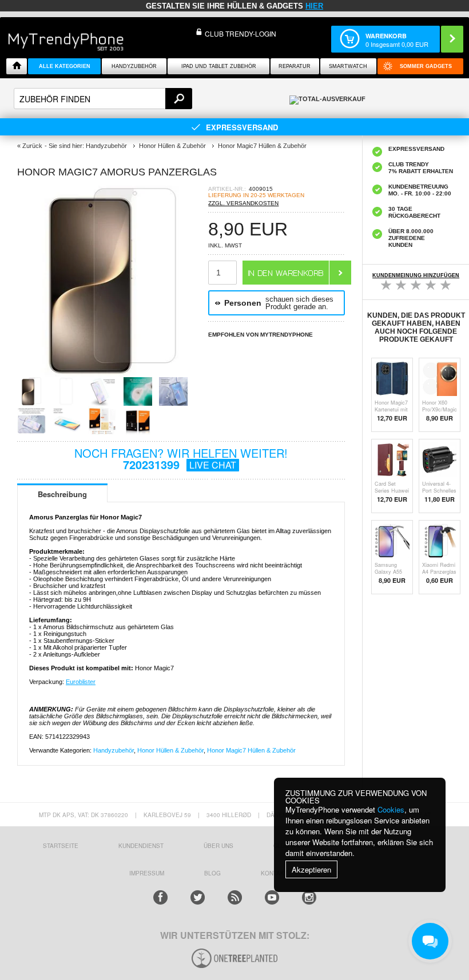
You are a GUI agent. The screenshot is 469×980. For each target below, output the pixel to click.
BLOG (212, 873)
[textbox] (103, 98)
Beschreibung (62, 494)
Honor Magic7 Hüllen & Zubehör (251, 750)
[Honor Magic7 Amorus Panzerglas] (112, 373)
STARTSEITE (60, 846)
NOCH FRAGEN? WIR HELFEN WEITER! (181, 459)
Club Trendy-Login (240, 33)
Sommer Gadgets (426, 66)
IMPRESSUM (146, 873)
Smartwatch (348, 66)
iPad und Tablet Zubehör (218, 66)
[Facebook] (160, 897)
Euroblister (81, 681)
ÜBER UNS (218, 846)
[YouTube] (272, 897)
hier (314, 6)
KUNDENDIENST (141, 846)
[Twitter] (197, 897)
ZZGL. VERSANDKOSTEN (243, 203)
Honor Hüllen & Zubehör (170, 750)
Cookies (390, 809)
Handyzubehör (134, 66)
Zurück (32, 145)
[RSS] (235, 897)
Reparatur (295, 66)
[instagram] (309, 897)
